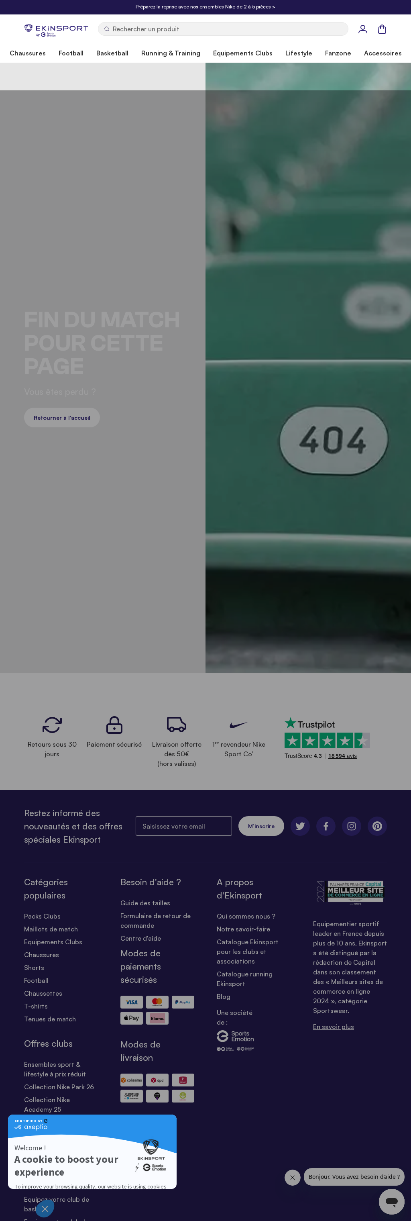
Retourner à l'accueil (62, 417)
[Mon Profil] (363, 29)
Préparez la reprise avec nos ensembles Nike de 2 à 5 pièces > (205, 7)
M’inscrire (261, 826)
